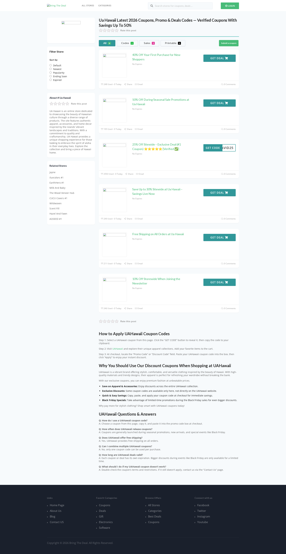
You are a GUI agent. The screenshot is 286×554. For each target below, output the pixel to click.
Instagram (203, 516)
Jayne (52, 172)
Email (140, 84)
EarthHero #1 (56, 182)
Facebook (203, 505)
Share (129, 84)
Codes (127, 42)
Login (231, 5)
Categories (104, 5)
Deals (102, 511)
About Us (55, 511)
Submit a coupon (228, 43)
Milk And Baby (57, 187)
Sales (149, 42)
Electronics (106, 522)
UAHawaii (117, 348)
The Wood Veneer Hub (61, 192)
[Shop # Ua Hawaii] (71, 30)
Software (104, 528)
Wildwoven (55, 203)
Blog (52, 516)
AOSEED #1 (55, 218)
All (106, 42)
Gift (101, 516)
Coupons (104, 505)
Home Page (57, 505)
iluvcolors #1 (56, 177)
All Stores (88, 5)
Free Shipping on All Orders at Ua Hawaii (158, 234)
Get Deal (217, 58)
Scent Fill (54, 208)
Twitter (201, 511)
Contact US (57, 522)
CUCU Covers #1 (58, 198)
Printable (172, 42)
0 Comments (229, 84)
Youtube (202, 522)
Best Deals (154, 516)
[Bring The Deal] (56, 5)
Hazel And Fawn (58, 213)
